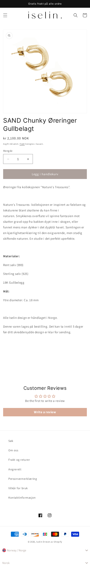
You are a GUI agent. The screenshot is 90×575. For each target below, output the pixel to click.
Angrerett (14, 469)
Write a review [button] (45, 412)
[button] (5, 15)
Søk (10, 441)
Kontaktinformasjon (22, 497)
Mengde (7, 151)
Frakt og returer (19, 460)
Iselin (39, 541)
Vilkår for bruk (18, 488)
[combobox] (45, 550)
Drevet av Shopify (52, 541)
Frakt (22, 144)
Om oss (13, 450)
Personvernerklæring (22, 479)
